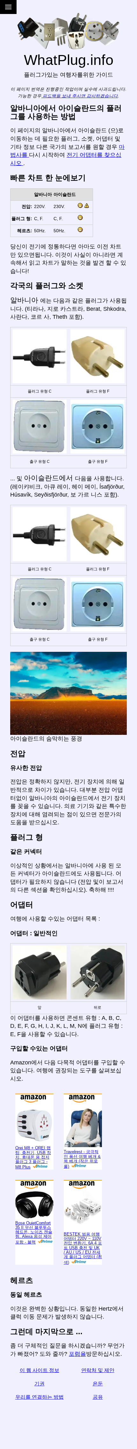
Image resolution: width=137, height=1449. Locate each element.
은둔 (98, 1383)
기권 (39, 1383)
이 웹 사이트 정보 (39, 1370)
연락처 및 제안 (97, 1370)
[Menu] (8, 7)
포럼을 (77, 1354)
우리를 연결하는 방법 (39, 1397)
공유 (98, 1397)
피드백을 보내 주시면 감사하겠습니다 (79, 96)
